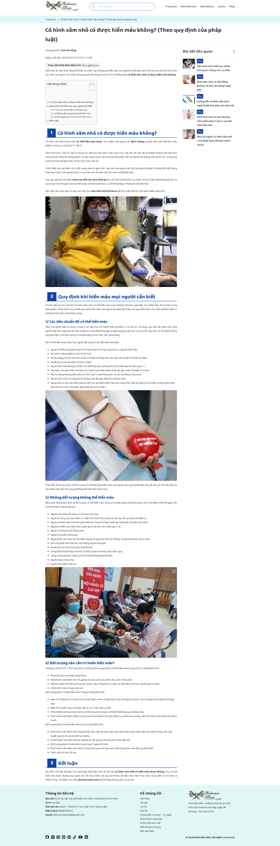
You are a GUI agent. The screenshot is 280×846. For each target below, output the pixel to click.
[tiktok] (74, 838)
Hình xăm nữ (207, 7)
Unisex (222, 7)
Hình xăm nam (188, 7)
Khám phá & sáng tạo (151, 819)
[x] (53, 838)
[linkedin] (63, 838)
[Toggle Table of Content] (90, 88)
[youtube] (80, 838)
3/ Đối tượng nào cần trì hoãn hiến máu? (73, 117)
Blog (232, 7)
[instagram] (58, 838)
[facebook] (47, 838)
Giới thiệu (145, 799)
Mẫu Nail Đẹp (147, 831)
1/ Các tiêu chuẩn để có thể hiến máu (70, 110)
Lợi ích (143, 807)
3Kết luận (54, 121)
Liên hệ (143, 811)
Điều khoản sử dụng (150, 827)
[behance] (86, 838)
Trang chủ (171, 7)
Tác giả (143, 803)
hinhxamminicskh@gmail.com (69, 815)
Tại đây (56, 803)
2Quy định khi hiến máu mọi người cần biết (70, 106)
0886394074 (66, 811)
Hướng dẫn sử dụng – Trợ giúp (155, 815)
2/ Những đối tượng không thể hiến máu (72, 113)
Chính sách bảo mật (150, 823)
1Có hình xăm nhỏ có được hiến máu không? (71, 102)
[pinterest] (69, 838)
